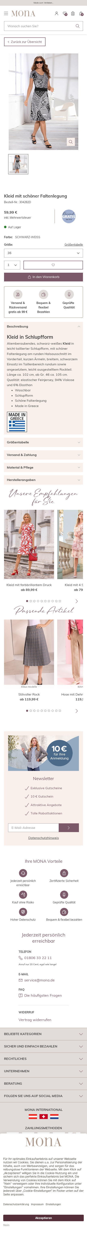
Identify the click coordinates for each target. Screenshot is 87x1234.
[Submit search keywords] (77, 26)
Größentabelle (74, 244)
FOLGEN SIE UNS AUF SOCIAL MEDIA (33, 1096)
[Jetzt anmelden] (69, 827)
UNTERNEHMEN (16, 1071)
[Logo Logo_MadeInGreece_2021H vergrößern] (17, 422)
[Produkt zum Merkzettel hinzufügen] (53, 265)
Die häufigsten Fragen (43, 995)
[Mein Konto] (57, 13)
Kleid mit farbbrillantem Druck (29, 585)
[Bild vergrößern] (71, 142)
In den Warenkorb (46, 277)
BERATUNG (13, 1083)
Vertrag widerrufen (35, 1019)
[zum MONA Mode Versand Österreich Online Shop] (33, 1116)
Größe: (8, 244)
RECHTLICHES (15, 1059)
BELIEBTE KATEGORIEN (22, 1034)
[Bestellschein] (73, 13)
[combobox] (43, 26)
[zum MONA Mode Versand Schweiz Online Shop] (43, 1116)
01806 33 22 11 (38, 957)
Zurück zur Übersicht (26, 42)
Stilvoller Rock (29, 694)
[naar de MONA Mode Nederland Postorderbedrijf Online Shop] (54, 1116)
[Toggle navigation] (6, 13)
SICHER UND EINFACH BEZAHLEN (30, 1046)
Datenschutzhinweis (43, 838)
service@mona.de (39, 980)
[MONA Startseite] (23, 13)
